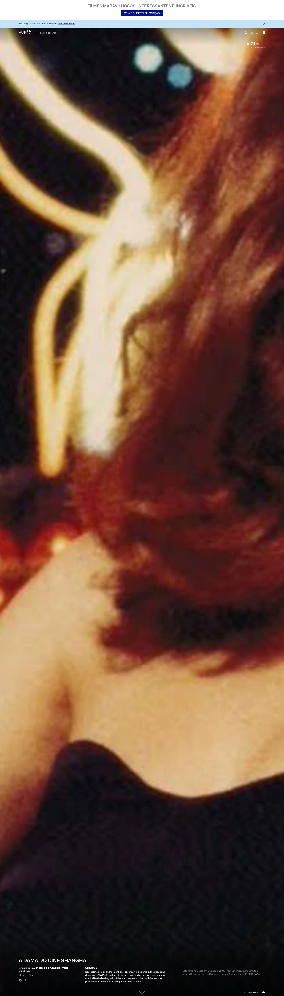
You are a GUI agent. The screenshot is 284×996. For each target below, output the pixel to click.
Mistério (23, 975)
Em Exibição (48, 32)
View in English (66, 23)
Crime (31, 975)
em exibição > (252, 974)
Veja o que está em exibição (142, 13)
